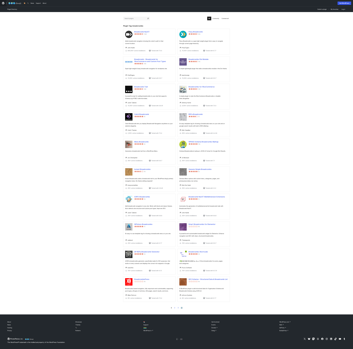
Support (145, 325)
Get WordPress (344, 3)
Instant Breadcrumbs (142, 169)
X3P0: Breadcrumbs (142, 197)
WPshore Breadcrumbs (143, 224)
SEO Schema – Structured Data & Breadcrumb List (208, 279)
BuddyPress (283, 330)
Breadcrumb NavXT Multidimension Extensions (207, 197)
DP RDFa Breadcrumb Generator (146, 252)
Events (213, 325)
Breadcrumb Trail (141, 87)
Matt (281, 325)
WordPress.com (285, 322)
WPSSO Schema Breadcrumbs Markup (203, 142)
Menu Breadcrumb (141, 142)
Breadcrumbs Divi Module (198, 59)
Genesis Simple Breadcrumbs (200, 169)
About (9, 322)
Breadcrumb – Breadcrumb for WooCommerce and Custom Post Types (150, 60)
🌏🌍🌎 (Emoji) (29, 339)
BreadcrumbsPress (141, 279)
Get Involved (215, 322)
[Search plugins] (148, 18)
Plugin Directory (12, 9)
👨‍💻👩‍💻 (145, 327)
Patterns (78, 330)
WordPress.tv (148, 330)
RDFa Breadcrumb (196, 114)
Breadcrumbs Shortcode (198, 252)
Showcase (78, 322)
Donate (214, 327)
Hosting (9, 327)
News (9, 325)
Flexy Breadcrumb (196, 32)
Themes (77, 325)
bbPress (282, 327)
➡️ (181, 308)
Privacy (9, 330)
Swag (213, 330)
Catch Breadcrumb (141, 114)
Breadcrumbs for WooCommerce (202, 87)
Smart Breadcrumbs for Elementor (202, 224)
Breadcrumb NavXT (142, 32)
